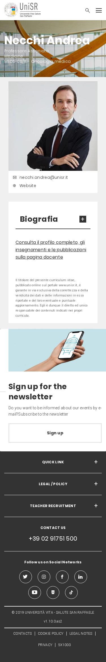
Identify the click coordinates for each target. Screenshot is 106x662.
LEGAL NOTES (81, 634)
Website (28, 185)
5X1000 (64, 645)
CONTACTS (22, 634)
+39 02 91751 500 (53, 538)
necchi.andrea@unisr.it (44, 177)
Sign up (55, 433)
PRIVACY (45, 645)
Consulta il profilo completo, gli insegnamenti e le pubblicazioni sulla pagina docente (51, 249)
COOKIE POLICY (51, 634)
